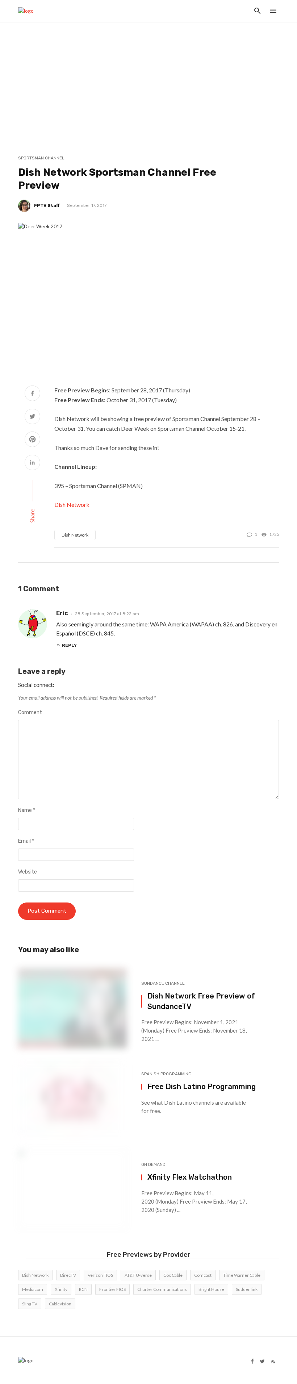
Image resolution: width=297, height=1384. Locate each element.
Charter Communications (162, 1289)
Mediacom (32, 1289)
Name (26, 810)
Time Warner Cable (241, 1275)
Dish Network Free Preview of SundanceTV (201, 1001)
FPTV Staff (47, 205)
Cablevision (60, 1303)
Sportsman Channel (41, 158)
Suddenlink (247, 1289)
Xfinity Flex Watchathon (189, 1177)
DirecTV (68, 1275)
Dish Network (71, 504)
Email (26, 841)
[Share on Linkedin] (32, 463)
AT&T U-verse (138, 1275)
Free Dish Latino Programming (201, 1086)
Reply (69, 645)
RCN (83, 1289)
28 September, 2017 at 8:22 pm (107, 613)
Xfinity (61, 1289)
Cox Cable (173, 1275)
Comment (30, 712)
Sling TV (29, 1303)
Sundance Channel (163, 983)
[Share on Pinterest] (32, 440)
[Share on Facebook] (32, 394)
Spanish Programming (166, 1073)
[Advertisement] (148, 76)
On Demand (153, 1164)
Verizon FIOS (100, 1275)
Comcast (203, 1275)
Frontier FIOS (112, 1289)
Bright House (211, 1289)
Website (27, 872)
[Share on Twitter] (32, 417)
